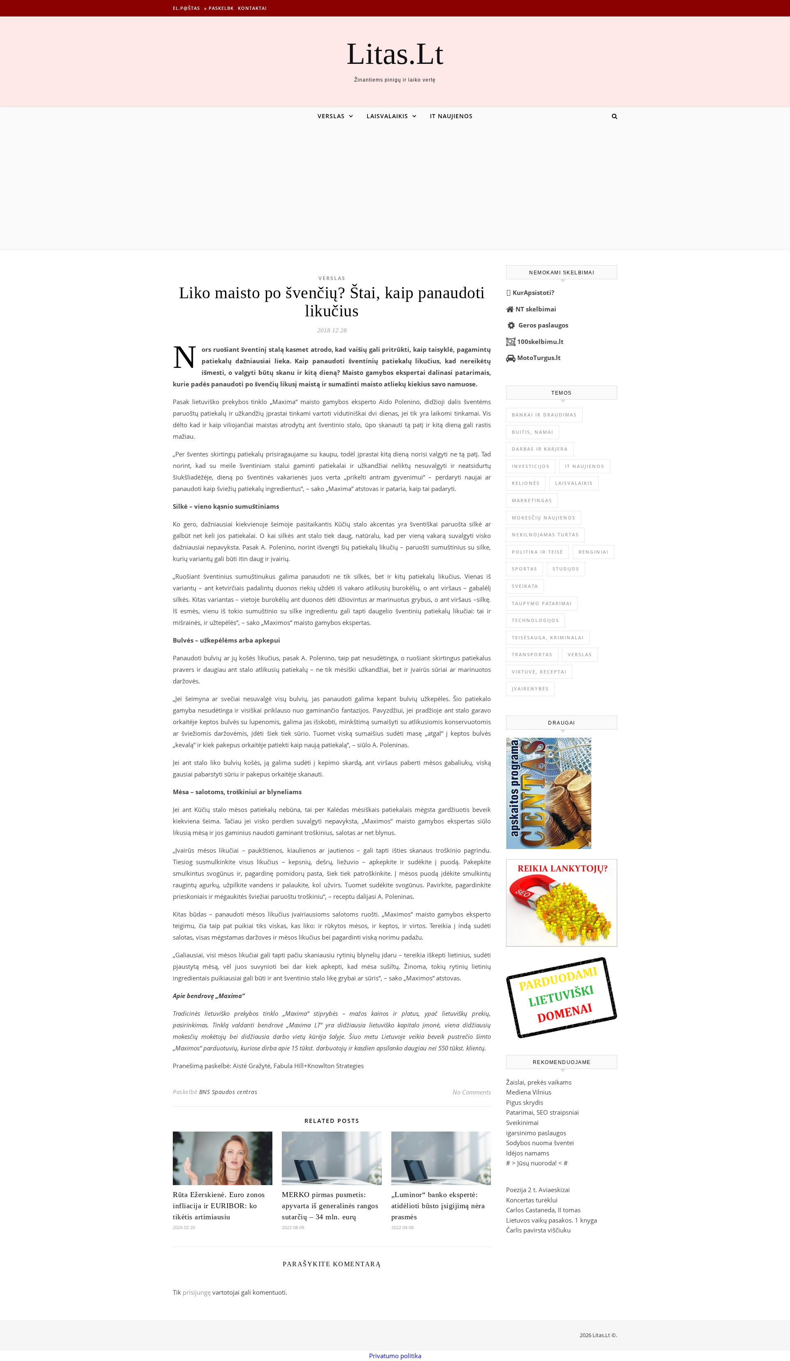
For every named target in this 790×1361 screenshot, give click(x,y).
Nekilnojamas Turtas (545, 534)
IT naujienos (451, 116)
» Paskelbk (219, 8)
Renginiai (594, 552)
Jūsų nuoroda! (537, 1163)
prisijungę (197, 1292)
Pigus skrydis (524, 1102)
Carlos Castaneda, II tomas (543, 1210)
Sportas (524, 569)
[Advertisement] (395, 187)
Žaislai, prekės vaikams (539, 1082)
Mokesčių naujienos (544, 517)
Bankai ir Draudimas (544, 415)
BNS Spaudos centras (228, 1092)
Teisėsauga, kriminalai (548, 637)
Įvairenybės (530, 688)
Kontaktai (252, 8)
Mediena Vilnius (528, 1092)
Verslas (331, 116)
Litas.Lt (395, 53)
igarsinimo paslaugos (536, 1133)
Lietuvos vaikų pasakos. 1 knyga (551, 1220)
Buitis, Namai (532, 432)
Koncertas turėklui (532, 1200)
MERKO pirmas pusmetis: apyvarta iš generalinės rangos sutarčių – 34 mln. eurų (330, 1205)
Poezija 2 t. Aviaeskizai (538, 1190)
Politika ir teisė (537, 552)
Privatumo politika (395, 1356)
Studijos (566, 569)
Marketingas (532, 500)
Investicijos (531, 466)
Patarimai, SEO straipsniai (542, 1112)
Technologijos (535, 620)
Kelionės (526, 483)
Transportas (532, 654)
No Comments (472, 1092)
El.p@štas (186, 8)
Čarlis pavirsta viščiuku (538, 1230)
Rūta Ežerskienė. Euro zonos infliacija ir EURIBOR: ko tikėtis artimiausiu (219, 1205)
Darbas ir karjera (540, 449)
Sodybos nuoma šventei (540, 1143)
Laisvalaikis (387, 116)
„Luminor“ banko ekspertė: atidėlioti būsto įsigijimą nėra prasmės (438, 1205)
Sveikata (525, 586)
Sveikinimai (522, 1122)
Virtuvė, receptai (539, 672)
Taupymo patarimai (542, 603)
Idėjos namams (527, 1153)
